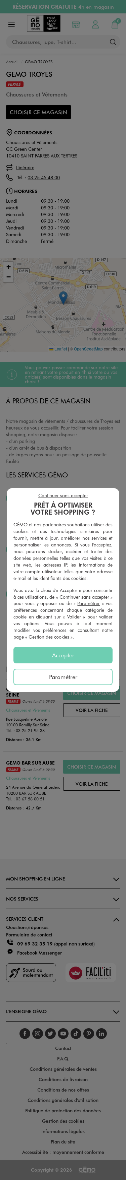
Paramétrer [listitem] (63, 677)
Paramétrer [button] (88, 603)
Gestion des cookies (49, 637)
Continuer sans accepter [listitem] (63, 495)
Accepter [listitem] (63, 655)
